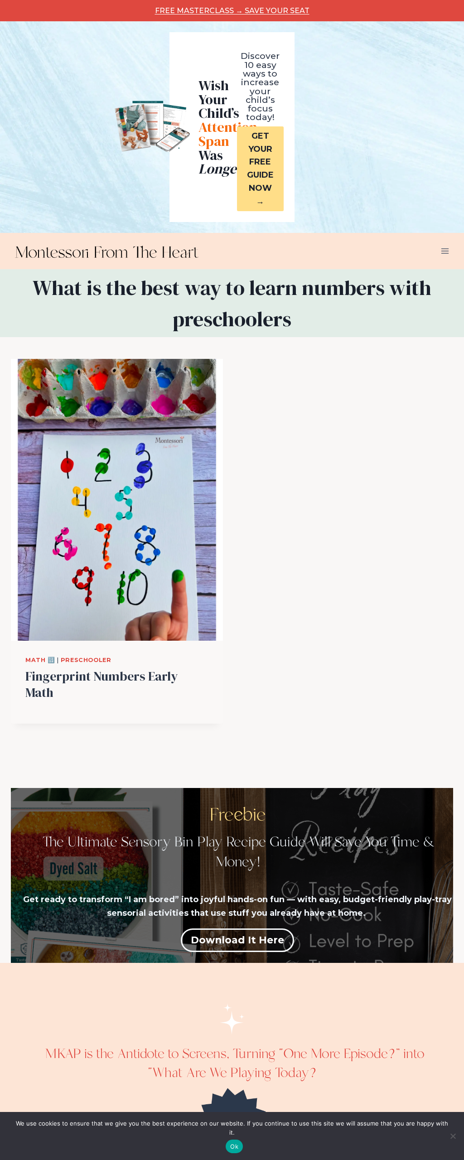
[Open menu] (444, 251)
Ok (234, 1146)
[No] (452, 1136)
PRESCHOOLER (86, 660)
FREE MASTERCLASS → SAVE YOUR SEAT (232, 10)
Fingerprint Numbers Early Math (101, 684)
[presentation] (117, 500)
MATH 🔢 (40, 660)
